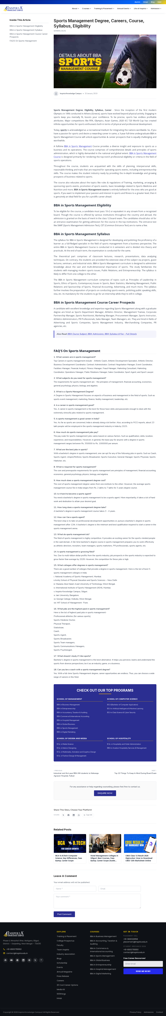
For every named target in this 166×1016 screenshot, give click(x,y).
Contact (159, 1012)
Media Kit (61, 989)
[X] (35, 960)
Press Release (63, 976)
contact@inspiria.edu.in (17, 953)
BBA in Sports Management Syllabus (26, 30)
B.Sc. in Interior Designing (66, 748)
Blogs (59, 958)
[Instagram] (17, 960)
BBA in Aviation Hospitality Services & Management (126, 748)
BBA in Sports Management (78, 146)
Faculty (60, 945)
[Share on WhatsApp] (79, 815)
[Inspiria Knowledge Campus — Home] (13, 8)
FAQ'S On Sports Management (23, 41)
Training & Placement (103, 8)
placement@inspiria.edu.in (135, 942)
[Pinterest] (29, 960)
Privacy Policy (135, 1012)
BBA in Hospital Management (68, 720)
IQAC (160, 2)
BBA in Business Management (68, 705)
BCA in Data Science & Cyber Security (121, 712)
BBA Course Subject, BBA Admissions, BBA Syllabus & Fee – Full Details (102, 334)
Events (60, 967)
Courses (85, 8)
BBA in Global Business (66, 724)
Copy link (89, 815)
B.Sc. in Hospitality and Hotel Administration (124, 744)
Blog (152, 2)
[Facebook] (5, 960)
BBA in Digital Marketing (66, 732)
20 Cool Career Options (67, 985)
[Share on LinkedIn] (74, 815)
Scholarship (62, 963)
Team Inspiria (63, 949)
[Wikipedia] (41, 960)
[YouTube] (11, 960)
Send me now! (143, 971)
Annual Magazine (64, 971)
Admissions (149, 1012)
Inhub (145, 2)
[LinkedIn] (23, 960)
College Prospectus (65, 940)
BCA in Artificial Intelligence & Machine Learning (125, 708)
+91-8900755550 (14, 949)
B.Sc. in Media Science (65, 744)
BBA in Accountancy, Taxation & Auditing (72, 712)
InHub (59, 998)
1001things (61, 994)
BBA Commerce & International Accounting (73, 716)
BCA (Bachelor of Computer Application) (122, 705)
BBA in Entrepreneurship (66, 708)
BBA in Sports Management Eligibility (26, 26)
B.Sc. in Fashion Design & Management (71, 756)
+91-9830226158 (130, 939)
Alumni (137, 2)
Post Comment (64, 914)
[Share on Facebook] (68, 815)
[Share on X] (63, 815)
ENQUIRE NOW (105, 793)
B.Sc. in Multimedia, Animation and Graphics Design (76, 752)
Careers (60, 980)
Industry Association (66, 954)
